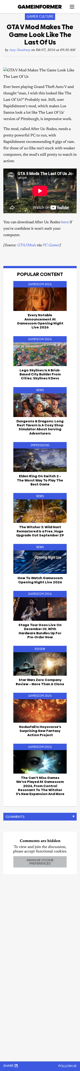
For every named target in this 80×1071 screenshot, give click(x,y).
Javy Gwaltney (19, 50)
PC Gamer (51, 245)
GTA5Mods (26, 245)
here (65, 222)
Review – (40, 681)
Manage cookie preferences (40, 862)
